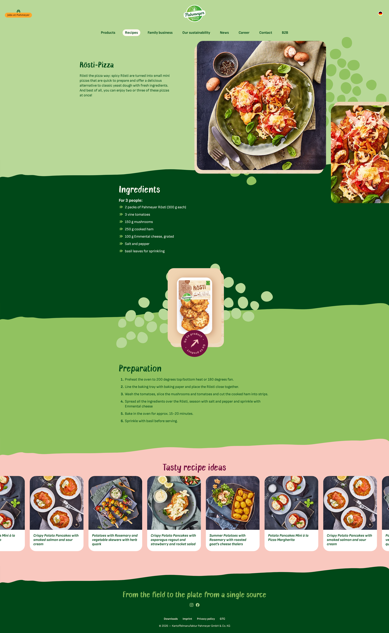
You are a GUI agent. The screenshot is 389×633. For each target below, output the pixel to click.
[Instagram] (191, 605)
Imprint (187, 619)
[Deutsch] (380, 13)
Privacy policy (206, 619)
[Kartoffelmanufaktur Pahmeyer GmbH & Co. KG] (194, 13)
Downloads (171, 619)
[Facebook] (197, 605)
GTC (222, 619)
